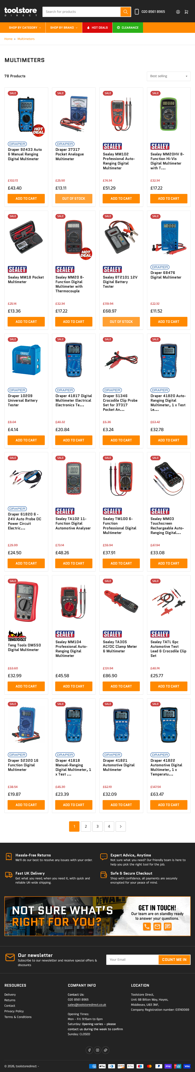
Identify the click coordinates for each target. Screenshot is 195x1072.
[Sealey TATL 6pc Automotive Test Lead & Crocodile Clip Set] (168, 602)
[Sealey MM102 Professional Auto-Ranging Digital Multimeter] (121, 114)
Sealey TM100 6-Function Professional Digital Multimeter (119, 525)
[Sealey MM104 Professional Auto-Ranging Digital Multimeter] (73, 602)
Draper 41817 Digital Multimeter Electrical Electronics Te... (73, 400)
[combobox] (86, 12)
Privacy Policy (14, 1011)
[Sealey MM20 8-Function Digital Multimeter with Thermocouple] (73, 237)
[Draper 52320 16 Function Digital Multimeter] (26, 725)
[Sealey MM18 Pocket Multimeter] (26, 237)
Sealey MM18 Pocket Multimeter (26, 279)
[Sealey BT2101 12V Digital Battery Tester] (121, 237)
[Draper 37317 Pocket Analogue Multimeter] (73, 114)
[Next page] (120, 826)
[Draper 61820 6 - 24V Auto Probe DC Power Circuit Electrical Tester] (26, 479)
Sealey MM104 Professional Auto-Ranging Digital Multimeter (71, 648)
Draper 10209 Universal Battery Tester (23, 400)
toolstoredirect (26, 1066)
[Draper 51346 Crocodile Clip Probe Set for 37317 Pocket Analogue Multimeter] (121, 360)
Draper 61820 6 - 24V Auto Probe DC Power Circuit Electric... (24, 521)
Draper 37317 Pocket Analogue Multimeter (69, 154)
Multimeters (26, 39)
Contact (9, 1005)
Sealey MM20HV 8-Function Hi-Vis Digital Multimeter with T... (167, 161)
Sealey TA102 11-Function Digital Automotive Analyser (73, 523)
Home (8, 39)
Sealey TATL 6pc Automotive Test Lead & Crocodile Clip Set (168, 648)
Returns (9, 1000)
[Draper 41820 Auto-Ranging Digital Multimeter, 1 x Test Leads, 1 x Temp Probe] (168, 360)
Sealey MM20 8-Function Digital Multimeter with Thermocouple (69, 284)
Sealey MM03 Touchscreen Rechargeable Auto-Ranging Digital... (167, 525)
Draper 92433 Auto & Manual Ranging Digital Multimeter (25, 154)
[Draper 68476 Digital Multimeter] (168, 237)
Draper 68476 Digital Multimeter (165, 275)
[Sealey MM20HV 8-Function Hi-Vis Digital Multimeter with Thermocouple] (168, 114)
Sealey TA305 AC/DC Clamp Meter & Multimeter (120, 646)
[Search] (125, 11)
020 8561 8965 (153, 11)
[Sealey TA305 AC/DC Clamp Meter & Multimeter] (121, 602)
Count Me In (174, 959)
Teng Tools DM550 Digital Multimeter (24, 647)
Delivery (10, 994)
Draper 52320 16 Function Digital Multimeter (23, 765)
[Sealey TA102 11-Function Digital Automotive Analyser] (73, 479)
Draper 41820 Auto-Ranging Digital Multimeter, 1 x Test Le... (168, 402)
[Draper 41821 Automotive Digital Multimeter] (121, 725)
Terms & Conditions (18, 1017)
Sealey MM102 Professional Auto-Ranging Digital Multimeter (119, 161)
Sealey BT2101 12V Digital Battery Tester (120, 282)
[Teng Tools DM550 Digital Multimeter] (26, 602)
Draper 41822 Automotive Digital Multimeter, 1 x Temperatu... (166, 767)
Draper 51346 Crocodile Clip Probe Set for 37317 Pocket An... (120, 402)
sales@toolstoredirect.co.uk (87, 1005)
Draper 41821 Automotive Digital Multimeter (119, 765)
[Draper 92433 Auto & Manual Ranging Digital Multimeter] (26, 114)
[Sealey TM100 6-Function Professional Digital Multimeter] (121, 479)
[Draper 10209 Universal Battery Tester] (26, 360)
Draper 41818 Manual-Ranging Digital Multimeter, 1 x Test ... (73, 767)
